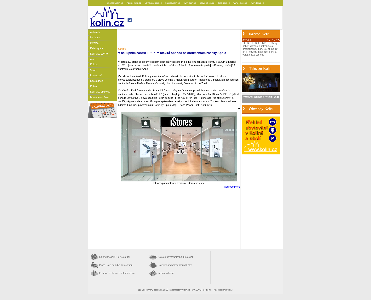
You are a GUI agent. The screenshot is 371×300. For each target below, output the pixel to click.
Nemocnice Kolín (99, 97)
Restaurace (96, 80)
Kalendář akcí (114, 257)
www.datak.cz (257, 3)
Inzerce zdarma (166, 273)
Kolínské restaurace (117, 273)
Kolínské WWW (99, 53)
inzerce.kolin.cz (134, 3)
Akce (93, 59)
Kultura (94, 64)
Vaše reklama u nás (223, 290)
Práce (93, 86)
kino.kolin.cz (224, 3)
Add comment (232, 186)
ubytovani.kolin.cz (153, 3)
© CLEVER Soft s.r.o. (202, 290)
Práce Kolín (116, 265)
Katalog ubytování (175, 257)
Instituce (95, 37)
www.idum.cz (190, 3)
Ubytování (96, 75)
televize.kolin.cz (207, 3)
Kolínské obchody (100, 91)
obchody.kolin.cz (115, 3)
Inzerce (94, 42)
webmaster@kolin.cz (180, 290)
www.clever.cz (240, 3)
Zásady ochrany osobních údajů (153, 290)
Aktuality (95, 32)
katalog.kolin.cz (172, 3)
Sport (93, 70)
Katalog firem (97, 48)
